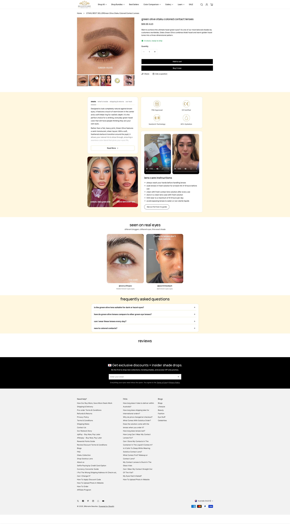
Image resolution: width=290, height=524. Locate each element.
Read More (111, 148)
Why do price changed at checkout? (137, 417)
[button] (211, 4)
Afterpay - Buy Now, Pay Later (89, 438)
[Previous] (82, 46)
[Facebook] (83, 501)
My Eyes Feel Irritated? (132, 476)
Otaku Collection (84, 455)
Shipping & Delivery (85, 407)
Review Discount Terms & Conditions (92, 445)
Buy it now (177, 68)
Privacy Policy (83, 417)
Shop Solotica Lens (85, 459)
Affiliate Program (84, 490)
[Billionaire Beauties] (84, 4)
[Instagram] (93, 501)
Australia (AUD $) (204, 501)
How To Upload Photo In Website (90, 483)
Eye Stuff (161, 417)
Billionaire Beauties (91, 506)
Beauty (161, 410)
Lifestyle (161, 407)
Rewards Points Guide (86, 441)
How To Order (82, 486)
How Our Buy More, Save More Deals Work (94, 403)
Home (79, 13)
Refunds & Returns (84, 413)
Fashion (161, 413)
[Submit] (178, 376)
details (93, 101)
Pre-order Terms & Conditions (89, 410)
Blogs (79, 448)
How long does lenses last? (134, 431)
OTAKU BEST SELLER (95, 13)
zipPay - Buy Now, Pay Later (88, 434)
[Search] (201, 4)
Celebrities (162, 420)
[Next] (129, 46)
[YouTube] (103, 501)
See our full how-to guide (157, 207)
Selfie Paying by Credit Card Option (91, 465)
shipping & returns (117, 101)
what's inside (103, 101)
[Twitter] (78, 501)
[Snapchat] (98, 501)
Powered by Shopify (106, 506)
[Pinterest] (88, 501)
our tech (129, 101)
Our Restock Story (84, 431)
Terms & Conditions (85, 420)
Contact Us (81, 427)
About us (80, 462)
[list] (105, 45)
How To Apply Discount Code (89, 479)
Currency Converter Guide (88, 469)
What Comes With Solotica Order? (137, 420)
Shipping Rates (83, 424)
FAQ (78, 452)
